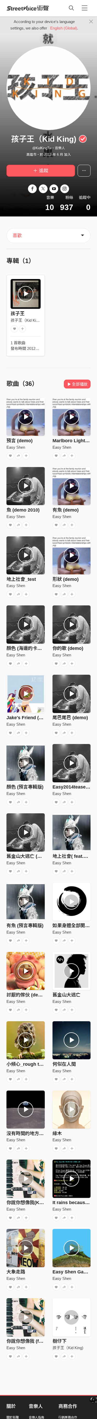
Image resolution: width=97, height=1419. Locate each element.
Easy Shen (15, 447)
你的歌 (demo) (68, 648)
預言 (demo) (19, 440)
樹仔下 (59, 1341)
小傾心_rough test (26, 1064)
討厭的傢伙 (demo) (26, 994)
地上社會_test (21, 579)
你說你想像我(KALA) (28, 1202)
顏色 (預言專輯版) (24, 787)
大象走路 (15, 1271)
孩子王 (18, 313)
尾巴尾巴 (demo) (70, 717)
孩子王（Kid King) (26, 320)
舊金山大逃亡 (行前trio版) (33, 856)
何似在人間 (64, 1064)
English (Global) (63, 28)
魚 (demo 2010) (23, 510)
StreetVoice (27, 8)
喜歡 (17, 235)
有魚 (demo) (66, 510)
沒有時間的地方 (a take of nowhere (43, 1133)
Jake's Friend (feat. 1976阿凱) (38, 717)
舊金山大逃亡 (66, 994)
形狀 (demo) (66, 579)
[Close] (91, 22)
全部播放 (79, 384)
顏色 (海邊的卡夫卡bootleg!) (36, 648)
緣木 (57, 1133)
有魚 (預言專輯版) (24, 925)
